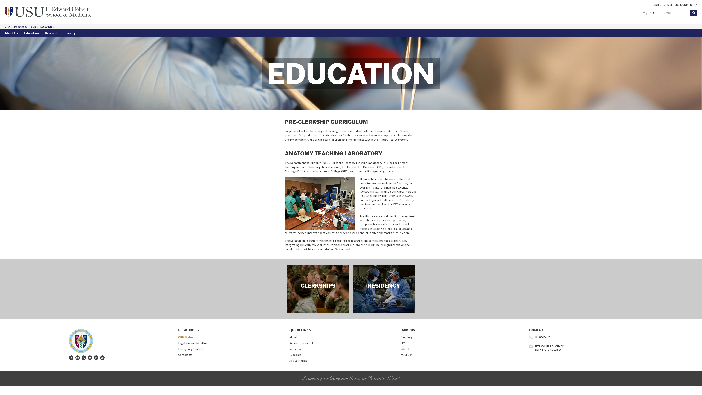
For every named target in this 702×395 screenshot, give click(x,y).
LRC (403, 343)
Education (46, 26)
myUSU (405, 355)
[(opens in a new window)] (71, 358)
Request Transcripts (302, 343)
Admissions (296, 349)
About (293, 337)
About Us (11, 33)
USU (7, 26)
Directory (406, 337)
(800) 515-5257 (543, 337)
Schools (405, 349)
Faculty (70, 33)
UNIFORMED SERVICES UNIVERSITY (675, 5)
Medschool (20, 26)
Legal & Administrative (192, 343)
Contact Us (185, 355)
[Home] (48, 11)
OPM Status (185, 337)
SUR (33, 26)
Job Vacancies (298, 360)
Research (51, 33)
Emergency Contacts (191, 349)
